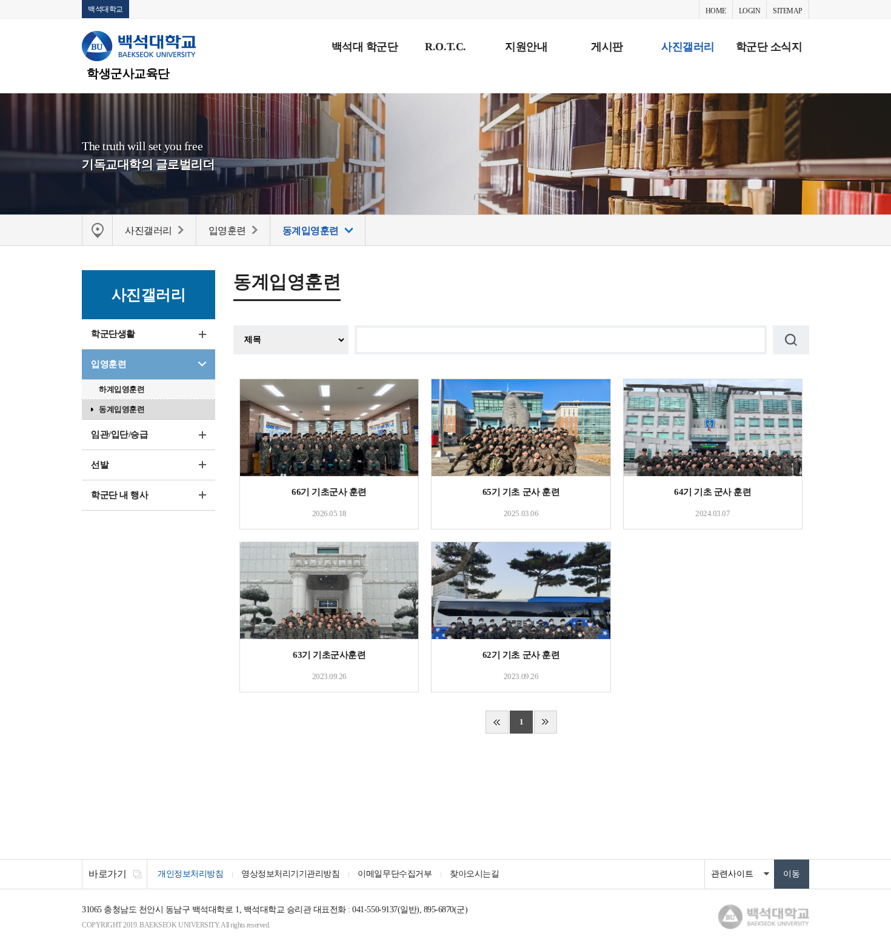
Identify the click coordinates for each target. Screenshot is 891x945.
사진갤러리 (688, 47)
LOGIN (750, 11)
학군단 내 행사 (119, 495)
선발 (99, 464)
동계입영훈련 (121, 409)
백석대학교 (105, 9)
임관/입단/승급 (119, 434)
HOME (716, 11)
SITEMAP (788, 11)
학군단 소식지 (769, 47)
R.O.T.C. (445, 47)
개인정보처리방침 (190, 873)
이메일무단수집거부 (395, 873)
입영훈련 (108, 364)
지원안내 (526, 47)
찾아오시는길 (474, 873)
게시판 (607, 47)
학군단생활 (113, 334)
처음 (497, 722)
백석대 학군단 (365, 47)
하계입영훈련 (121, 389)
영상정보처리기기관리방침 (290, 873)
